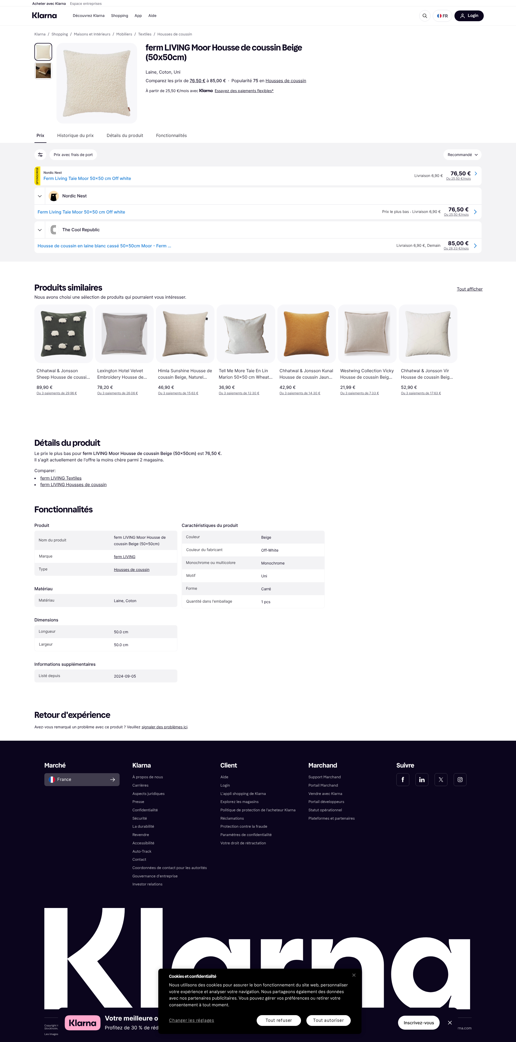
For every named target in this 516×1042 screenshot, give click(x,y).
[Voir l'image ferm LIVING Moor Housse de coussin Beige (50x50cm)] (43, 52)
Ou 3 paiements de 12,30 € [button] (239, 393)
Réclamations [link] (232, 818)
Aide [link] (224, 777)
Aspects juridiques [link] (148, 793)
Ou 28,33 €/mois (456, 248)
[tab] (40, 135)
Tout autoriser (328, 1020)
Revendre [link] (140, 835)
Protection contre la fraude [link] (243, 826)
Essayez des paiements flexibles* (244, 90)
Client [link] (228, 765)
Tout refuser (279, 1020)
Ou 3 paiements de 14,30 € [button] (300, 393)
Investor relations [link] (147, 884)
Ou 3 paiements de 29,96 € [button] (57, 393)
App (138, 15)
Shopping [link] (60, 34)
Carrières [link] (140, 785)
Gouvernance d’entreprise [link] (155, 876)
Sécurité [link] (139, 818)
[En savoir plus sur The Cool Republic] (39, 230)
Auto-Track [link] (142, 851)
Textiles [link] (145, 34)
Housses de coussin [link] (174, 34)
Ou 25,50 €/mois (458, 178)
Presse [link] (138, 801)
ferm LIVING (124, 557)
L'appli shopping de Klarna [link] (243, 793)
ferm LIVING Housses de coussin (73, 484)
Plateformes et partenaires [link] (332, 818)
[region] (259, 1001)
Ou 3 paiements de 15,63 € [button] (178, 393)
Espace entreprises (86, 4)
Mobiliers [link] (124, 34)
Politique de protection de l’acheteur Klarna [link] (258, 810)
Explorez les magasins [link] (239, 801)
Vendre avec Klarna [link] (325, 793)
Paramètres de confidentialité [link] (246, 835)
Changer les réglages (191, 1020)
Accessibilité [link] (143, 843)
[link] (402, 779)
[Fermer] (354, 975)
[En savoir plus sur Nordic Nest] (39, 196)
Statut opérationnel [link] (325, 810)
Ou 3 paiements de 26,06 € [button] (117, 393)
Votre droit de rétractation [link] (243, 843)
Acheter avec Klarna (49, 4)
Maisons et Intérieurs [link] (92, 34)
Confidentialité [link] (145, 810)
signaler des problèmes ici (164, 727)
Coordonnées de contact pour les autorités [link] (169, 868)
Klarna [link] (39, 34)
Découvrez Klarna (89, 15)
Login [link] (225, 785)
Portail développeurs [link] (326, 801)
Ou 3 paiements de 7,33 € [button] (359, 393)
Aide (152, 15)
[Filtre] (40, 154)
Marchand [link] (323, 765)
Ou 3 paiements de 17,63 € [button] (421, 393)
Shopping (119, 15)
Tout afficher (470, 289)
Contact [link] (139, 859)
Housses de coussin (286, 80)
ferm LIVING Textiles (61, 478)
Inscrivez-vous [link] (419, 1022)
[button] (442, 16)
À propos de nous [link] (147, 777)
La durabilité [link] (143, 826)
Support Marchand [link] (325, 777)
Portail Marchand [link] (323, 785)
